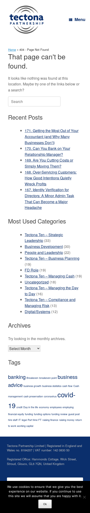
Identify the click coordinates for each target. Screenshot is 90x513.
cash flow (67, 386)
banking (17, 376)
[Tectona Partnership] (26, 19)
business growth (32, 386)
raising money (66, 420)
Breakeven (32, 378)
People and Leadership (44, 252)
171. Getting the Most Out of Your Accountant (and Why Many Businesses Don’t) (51, 136)
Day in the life (30, 407)
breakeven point (48, 378)
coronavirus (50, 396)
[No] (84, 497)
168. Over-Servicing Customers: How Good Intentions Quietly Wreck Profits (51, 178)
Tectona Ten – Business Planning (52, 258)
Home (12, 49)
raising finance (50, 420)
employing (68, 407)
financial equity (16, 414)
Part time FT (35, 420)
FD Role (32, 270)
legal (24, 420)
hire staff (13, 420)
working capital (25, 426)
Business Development (44, 246)
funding (29, 414)
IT (19, 420)
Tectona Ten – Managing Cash (50, 276)
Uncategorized (37, 282)
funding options (42, 414)
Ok (45, 504)
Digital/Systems (37, 311)
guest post (74, 414)
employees (56, 407)
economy (44, 407)
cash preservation (33, 396)
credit (19, 407)
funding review (59, 414)
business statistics (51, 386)
